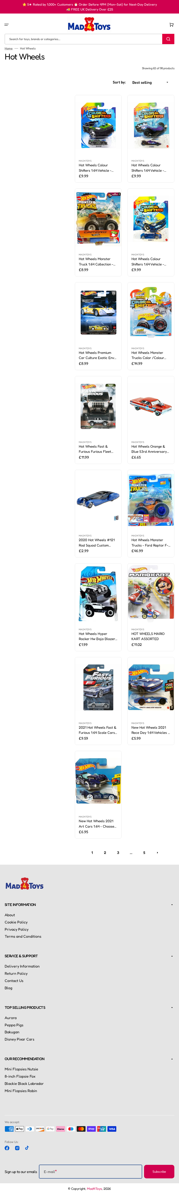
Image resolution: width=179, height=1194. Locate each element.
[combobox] (89, 39)
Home (9, 48)
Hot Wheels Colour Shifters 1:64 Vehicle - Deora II (147, 262)
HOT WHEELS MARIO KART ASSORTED (148, 636)
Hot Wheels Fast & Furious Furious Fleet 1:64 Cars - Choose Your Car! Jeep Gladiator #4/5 (97, 449)
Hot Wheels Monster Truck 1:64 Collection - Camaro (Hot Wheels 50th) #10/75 (96, 262)
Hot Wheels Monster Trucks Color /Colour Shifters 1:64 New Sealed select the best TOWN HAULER (150, 355)
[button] (6, 24)
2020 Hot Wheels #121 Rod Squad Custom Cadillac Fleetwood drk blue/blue (97, 543)
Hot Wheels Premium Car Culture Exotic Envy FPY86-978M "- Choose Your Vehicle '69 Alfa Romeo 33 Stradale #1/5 (98, 355)
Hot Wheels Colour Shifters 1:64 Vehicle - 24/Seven (95, 168)
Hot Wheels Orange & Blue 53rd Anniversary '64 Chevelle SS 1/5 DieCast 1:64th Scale (149, 449)
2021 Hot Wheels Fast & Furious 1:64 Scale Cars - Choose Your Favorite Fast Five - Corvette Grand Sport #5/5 (98, 730)
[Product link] (98, 139)
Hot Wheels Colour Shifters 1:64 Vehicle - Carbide (147, 168)
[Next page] (157, 852)
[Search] (168, 39)
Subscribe (159, 1171)
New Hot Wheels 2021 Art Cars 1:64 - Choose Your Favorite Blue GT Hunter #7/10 (96, 824)
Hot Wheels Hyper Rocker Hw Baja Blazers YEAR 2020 (98, 636)
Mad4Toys (94, 1189)
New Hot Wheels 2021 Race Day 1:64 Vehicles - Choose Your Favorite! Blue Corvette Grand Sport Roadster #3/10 (150, 730)
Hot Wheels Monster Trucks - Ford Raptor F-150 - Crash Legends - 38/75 (149, 543)
